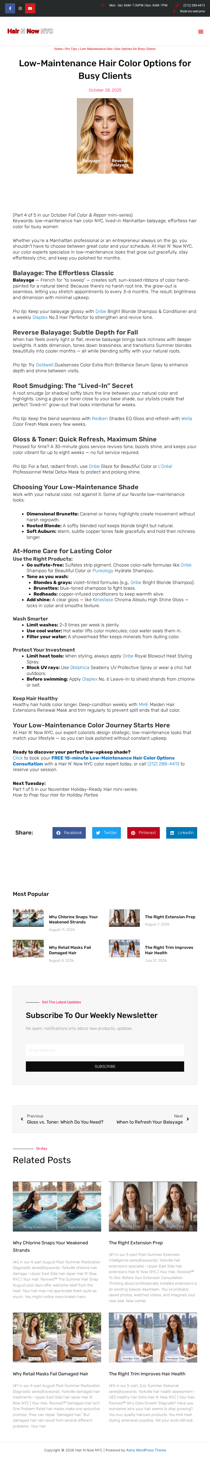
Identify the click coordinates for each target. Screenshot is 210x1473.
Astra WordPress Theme (146, 1450)
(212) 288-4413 (163, 764)
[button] (200, 31)
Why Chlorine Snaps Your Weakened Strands (73, 919)
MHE (144, 704)
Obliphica (79, 667)
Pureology (102, 570)
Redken (100, 418)
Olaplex (40, 317)
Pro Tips (71, 49)
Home (58, 49)
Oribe (101, 311)
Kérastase (103, 600)
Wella (186, 418)
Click (18, 758)
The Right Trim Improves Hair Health (147, 1374)
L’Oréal (165, 466)
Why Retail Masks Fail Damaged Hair (70, 950)
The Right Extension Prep (170, 916)
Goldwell (44, 365)
